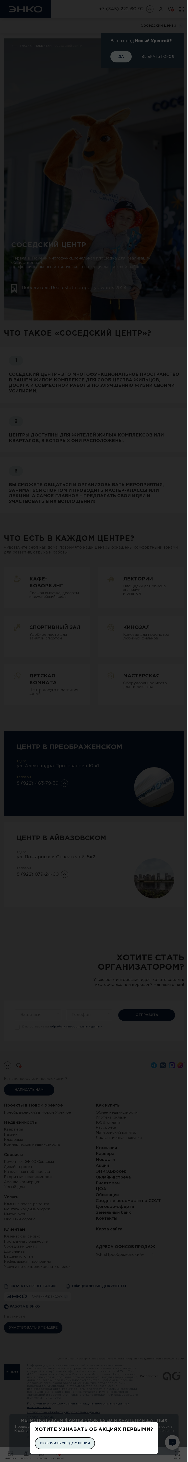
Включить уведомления (65, 1443)
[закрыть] (152, 1428)
